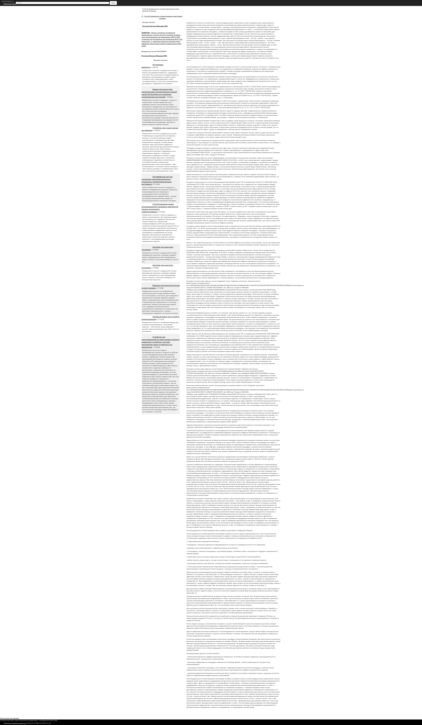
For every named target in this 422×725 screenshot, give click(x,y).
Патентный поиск (9, 4)
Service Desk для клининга (9, 718)
